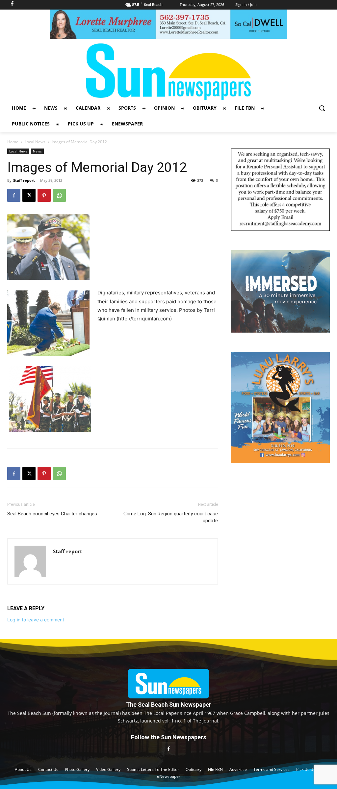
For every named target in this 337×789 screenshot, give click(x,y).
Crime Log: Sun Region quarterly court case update (170, 517)
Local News (35, 142)
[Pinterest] (44, 195)
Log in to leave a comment (35, 619)
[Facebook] (13, 195)
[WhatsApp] (59, 195)
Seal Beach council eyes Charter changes (52, 514)
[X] (29, 195)
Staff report (24, 180)
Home (12, 142)
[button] (322, 108)
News (37, 151)
